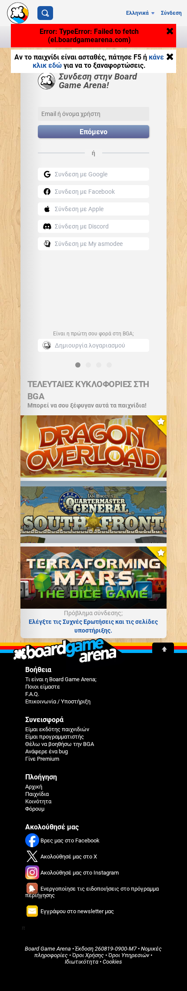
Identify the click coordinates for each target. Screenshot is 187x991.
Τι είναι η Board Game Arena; (61, 679)
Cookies (112, 961)
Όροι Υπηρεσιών (128, 955)
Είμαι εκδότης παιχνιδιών (57, 729)
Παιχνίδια (37, 794)
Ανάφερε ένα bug (46, 751)
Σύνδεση (171, 13)
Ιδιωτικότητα (81, 961)
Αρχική (33, 786)
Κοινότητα (38, 801)
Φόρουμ (34, 808)
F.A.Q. (32, 694)
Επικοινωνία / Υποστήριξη (57, 701)
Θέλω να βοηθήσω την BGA (59, 744)
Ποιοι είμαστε (42, 686)
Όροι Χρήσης (88, 955)
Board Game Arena (48, 948)
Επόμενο (93, 132)
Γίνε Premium (42, 759)
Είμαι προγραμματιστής (54, 736)
